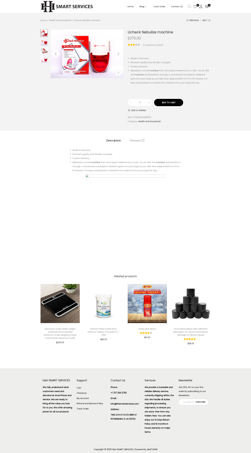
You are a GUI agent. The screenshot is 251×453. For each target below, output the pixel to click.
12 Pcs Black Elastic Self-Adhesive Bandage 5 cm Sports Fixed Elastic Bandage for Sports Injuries (191, 331)
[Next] (118, 53)
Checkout (82, 393)
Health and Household (60, 20)
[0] (195, 6)
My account (83, 398)
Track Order (83, 408)
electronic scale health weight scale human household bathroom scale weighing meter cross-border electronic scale (60, 333)
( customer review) (153, 45)
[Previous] (55, 53)
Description (113, 140)
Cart (79, 387)
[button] (137, 110)
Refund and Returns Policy (90, 403)
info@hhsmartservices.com (125, 403)
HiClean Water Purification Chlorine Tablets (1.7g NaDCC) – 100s (103, 331)
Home (44, 20)
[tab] (113, 141)
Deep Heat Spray (147, 328)
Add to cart (169, 102)
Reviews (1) (137, 140)
